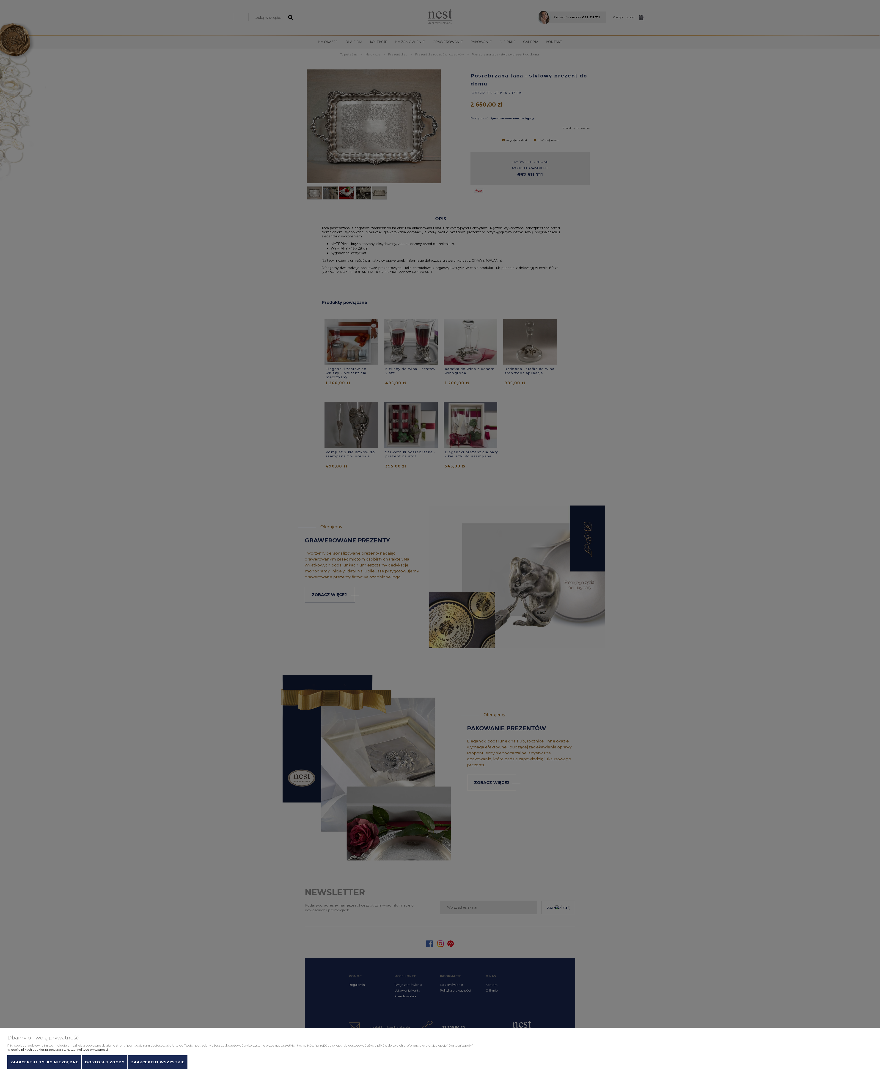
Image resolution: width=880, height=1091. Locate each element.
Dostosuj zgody (104, 1062)
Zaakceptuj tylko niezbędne (44, 1062)
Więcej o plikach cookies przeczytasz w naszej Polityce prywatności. (58, 1049)
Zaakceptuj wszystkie (158, 1062)
